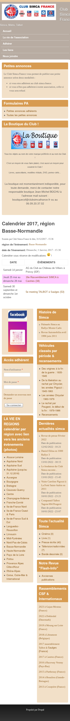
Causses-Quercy (16, 490)
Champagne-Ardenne (18, 498)
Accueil (7, 31)
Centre (10, 494)
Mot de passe (11, 382)
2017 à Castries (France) (51, 656)
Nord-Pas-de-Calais (17, 542)
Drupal (41, 709)
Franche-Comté (15, 502)
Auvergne (12, 477)
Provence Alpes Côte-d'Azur (15, 565)
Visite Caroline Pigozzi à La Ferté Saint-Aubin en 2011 (53, 485)
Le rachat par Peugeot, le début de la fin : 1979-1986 (53, 406)
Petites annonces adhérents (22, 111)
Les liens (8, 50)
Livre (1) (46, 538)
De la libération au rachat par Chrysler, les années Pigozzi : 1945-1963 (53, 385)
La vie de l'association (16, 37)
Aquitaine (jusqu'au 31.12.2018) (17, 471)
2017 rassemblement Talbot (49, 648)
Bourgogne (12, 481)
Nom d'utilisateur (13, 369)
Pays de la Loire (15, 555)
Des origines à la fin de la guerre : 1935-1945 (52, 372)
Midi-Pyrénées (14, 538)
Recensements (50, 414)
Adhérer (7, 43)
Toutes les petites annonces (22, 115)
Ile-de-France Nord (17, 506)
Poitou (10, 559)
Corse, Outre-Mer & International (17, 577)
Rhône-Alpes (13, 571)
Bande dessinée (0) (52, 554)
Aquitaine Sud (14, 465)
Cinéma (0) (47, 533)
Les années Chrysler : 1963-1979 (53, 397)
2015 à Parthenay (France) (52, 671)
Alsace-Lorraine (15, 457)
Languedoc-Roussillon (13, 528)
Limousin (11, 534)
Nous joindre (10, 56)
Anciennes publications (48, 577)
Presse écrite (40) (51, 542)
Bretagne (11, 485)
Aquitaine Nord (14, 461)
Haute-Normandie (16, 550)
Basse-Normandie (38, 244)
